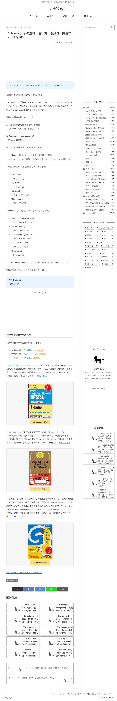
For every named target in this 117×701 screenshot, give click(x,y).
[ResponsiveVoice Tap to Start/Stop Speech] (10, 280)
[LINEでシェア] (51, 589)
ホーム (54, 694)
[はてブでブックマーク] (40, 589)
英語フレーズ (13, 580)
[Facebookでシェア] (28, 589)
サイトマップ (79, 694)
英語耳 (28, 358)
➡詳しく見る (41, 376)
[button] (62, 589)
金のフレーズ (31, 354)
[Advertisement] (40, 61)
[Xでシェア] (17, 589)
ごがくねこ (98, 368)
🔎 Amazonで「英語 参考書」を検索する (24, 573)
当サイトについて (66, 694)
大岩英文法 (30, 350)
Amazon (40, 350)
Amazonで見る (41, 422)
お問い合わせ (91, 694)
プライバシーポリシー (107, 694)
